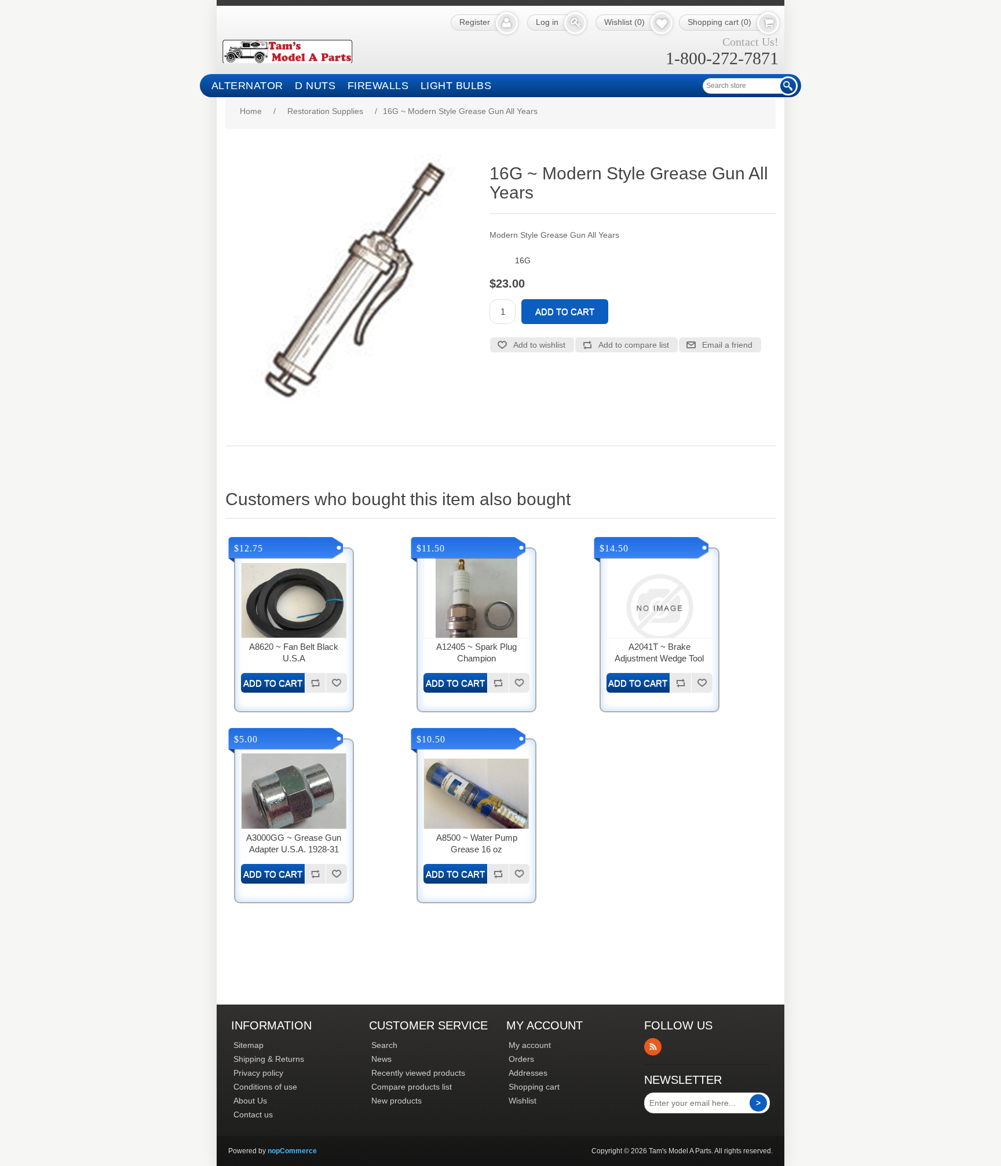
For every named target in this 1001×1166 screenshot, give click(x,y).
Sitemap (248, 1045)
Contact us (253, 1114)
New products (396, 1100)
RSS (653, 1046)
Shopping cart (534, 1086)
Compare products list (411, 1086)
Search (384, 1045)
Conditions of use (265, 1086)
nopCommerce (292, 1151)
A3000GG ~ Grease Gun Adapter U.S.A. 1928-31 (293, 843)
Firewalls (378, 85)
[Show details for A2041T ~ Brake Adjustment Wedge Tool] (659, 607)
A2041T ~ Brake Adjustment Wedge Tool (659, 652)
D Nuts (315, 85)
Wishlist (522, 1100)
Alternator (247, 85)
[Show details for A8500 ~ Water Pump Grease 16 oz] (476, 798)
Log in (547, 22)
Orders (521, 1059)
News (381, 1059)
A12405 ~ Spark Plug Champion (476, 652)
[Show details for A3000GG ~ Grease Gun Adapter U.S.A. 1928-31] (294, 798)
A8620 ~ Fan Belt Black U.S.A (293, 652)
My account (530, 1045)
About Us (250, 1100)
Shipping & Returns (268, 1059)
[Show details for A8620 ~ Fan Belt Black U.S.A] (294, 607)
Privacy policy (258, 1072)
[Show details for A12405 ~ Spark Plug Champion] (476, 607)
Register (474, 22)
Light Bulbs (456, 85)
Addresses (528, 1072)
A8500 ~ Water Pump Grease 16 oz (476, 843)
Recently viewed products (418, 1072)
